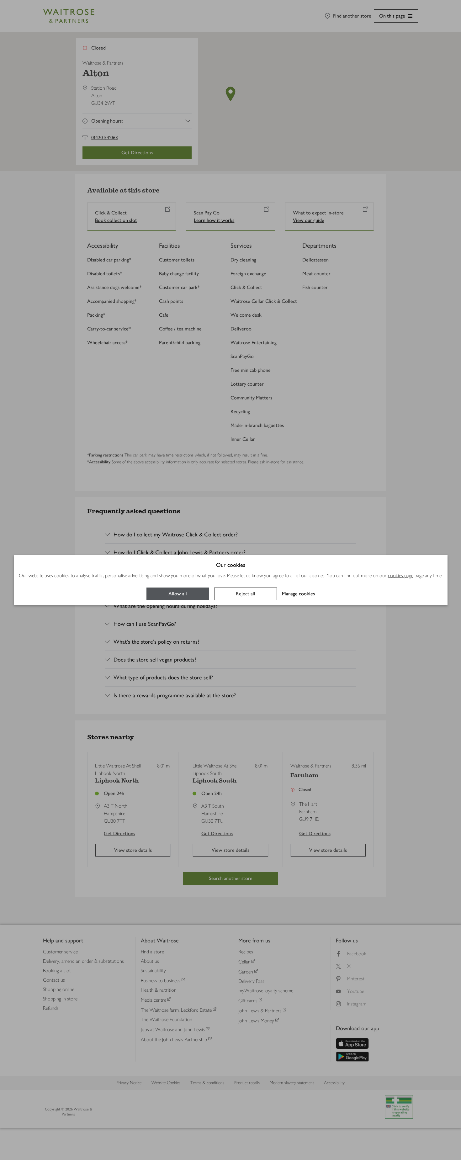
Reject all (245, 594)
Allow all (177, 594)
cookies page (400, 575)
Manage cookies (298, 594)
